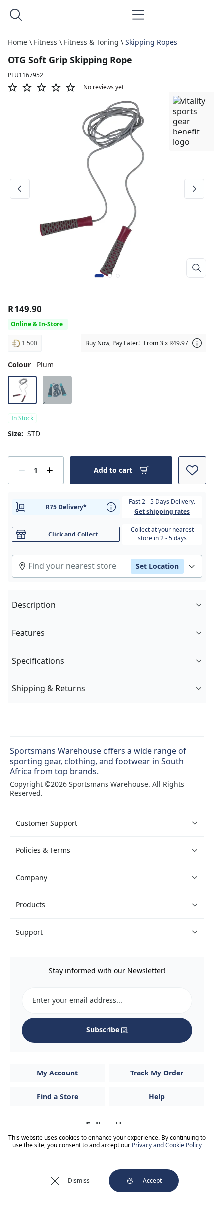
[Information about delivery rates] (111, 507)
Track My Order (156, 1072)
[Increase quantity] (50, 470)
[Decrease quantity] (22, 470)
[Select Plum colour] (22, 390)
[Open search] (16, 15)
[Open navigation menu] (138, 15)
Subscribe (102, 1029)
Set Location (157, 566)
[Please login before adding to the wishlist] (192, 470)
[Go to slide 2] (110, 276)
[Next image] (194, 189)
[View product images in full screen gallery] (196, 268)
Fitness (45, 42)
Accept (152, 1180)
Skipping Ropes (151, 42)
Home (17, 42)
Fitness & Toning (91, 42)
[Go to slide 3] (118, 276)
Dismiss (79, 1180)
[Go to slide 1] (99, 276)
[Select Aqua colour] (57, 390)
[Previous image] (20, 189)
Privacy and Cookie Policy (167, 1145)
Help (157, 1096)
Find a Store (57, 1096)
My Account (57, 1072)
